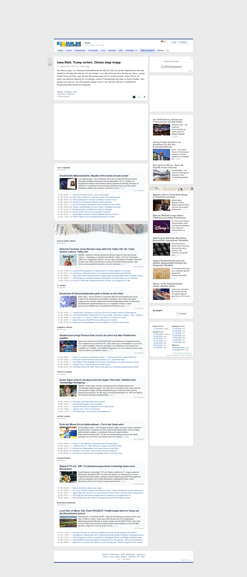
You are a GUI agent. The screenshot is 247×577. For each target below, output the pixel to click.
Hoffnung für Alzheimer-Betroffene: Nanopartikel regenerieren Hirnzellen (170, 239)
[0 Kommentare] (63, 96)
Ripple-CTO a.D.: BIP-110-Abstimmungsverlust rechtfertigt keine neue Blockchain (97, 467)
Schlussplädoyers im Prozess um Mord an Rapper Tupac (95, 199)
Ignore (183, 355)
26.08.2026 (158, 343)
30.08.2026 (158, 334)
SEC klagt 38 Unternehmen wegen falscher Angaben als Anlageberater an (102, 495)
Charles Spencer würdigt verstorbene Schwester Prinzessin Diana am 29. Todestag (105, 278)
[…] (120, 188)
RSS (142, 556)
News (60, 50)
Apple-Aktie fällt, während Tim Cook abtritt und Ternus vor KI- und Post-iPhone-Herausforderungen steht (113, 493)
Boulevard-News (66, 241)
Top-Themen (63, 168)
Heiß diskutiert (178, 349)
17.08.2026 (177, 342)
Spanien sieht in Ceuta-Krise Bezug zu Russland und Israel (170, 195)
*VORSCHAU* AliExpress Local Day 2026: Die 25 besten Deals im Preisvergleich (104, 312)
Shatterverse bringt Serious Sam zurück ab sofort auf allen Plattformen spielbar (97, 337)
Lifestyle (112, 50)
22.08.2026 (177, 331)
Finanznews (64, 458)
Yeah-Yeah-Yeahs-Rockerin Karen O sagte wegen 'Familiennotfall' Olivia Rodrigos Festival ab (109, 275)
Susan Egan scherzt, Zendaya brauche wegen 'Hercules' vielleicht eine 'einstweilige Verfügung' (97, 381)
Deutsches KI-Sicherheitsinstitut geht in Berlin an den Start (91, 293)
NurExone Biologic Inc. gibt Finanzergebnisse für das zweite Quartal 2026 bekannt (105, 532)
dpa (87, 66)
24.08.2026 (158, 347)
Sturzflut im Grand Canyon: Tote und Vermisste (91, 194)
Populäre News (179, 347)
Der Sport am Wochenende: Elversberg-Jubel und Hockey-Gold (97, 453)
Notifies (189, 355)
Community (93, 50)
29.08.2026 (158, 336)
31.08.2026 (158, 328)
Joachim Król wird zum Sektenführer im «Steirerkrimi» (93, 406)
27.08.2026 (158, 340)
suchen (183, 313)
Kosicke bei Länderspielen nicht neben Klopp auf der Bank (95, 448)
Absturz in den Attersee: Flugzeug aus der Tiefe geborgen (95, 443)
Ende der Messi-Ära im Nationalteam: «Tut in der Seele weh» (91, 424)
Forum (69, 50)
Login (174, 42)
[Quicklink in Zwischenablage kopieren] (50, 60)
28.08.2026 (158, 338)
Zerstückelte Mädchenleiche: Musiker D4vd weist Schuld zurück (94, 175)
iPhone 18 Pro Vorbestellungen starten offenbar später (168, 284)
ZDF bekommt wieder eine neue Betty (87, 404)
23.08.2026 (177, 328)
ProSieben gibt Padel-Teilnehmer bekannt (89, 401)
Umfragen (132, 50)
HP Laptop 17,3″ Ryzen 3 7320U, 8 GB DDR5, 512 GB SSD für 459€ (99, 317)
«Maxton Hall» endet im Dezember (86, 409)
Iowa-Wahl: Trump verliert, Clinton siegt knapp (89, 62)
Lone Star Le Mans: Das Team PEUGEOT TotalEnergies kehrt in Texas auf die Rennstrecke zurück (99, 512)
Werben (160, 50)
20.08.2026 (177, 335)
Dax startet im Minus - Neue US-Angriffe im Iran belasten (168, 166)
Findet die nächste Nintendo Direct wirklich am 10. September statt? (99, 359)
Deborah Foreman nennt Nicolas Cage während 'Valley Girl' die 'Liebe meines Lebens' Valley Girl (97, 250)
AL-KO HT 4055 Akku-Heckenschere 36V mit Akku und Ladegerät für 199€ (101, 280)
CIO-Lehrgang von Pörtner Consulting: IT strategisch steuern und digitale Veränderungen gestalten (111, 537)
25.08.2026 (158, 345)
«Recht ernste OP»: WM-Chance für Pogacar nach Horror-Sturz (97, 446)
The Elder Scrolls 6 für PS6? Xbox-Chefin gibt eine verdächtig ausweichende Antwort (106, 367)
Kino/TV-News (64, 372)
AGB (123, 554)
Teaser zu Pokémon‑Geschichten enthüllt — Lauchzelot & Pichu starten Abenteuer (105, 357)
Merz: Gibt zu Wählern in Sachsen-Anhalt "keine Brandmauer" (97, 197)
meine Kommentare (173, 355)
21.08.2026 (177, 333)
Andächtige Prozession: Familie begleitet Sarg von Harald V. (96, 214)
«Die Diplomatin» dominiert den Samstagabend (91, 411)
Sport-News (63, 416)
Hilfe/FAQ (132, 556)
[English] (165, 41)
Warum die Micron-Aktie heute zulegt (87, 488)
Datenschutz (115, 554)
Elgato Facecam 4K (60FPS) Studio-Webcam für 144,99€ (95, 320)
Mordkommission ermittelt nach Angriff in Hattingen (92, 209)
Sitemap (105, 554)
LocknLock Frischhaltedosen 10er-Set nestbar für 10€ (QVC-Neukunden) (101, 322)
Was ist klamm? (147, 50)
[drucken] (50, 64)
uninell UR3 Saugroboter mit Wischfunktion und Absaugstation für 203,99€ (102, 270)
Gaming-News (64, 327)
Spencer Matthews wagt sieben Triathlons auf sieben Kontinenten (169, 216)
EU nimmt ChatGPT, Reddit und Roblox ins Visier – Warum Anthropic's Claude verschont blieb (109, 490)
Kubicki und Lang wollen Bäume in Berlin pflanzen (92, 202)
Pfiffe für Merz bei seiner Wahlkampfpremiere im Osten (94, 216)
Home (105, 556)
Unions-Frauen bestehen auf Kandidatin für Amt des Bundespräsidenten (167, 144)
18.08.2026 (177, 339)
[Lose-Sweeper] (167, 51)
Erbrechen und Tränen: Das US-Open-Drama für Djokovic (95, 450)
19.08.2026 (177, 337)
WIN (120, 50)
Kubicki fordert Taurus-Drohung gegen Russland (91, 211)
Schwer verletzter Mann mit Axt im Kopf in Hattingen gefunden (97, 207)
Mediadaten (130, 554)
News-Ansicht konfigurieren (182, 353)
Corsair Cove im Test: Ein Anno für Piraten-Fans (91, 364)
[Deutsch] (162, 41)
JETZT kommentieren (173, 66)
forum (190, 71)
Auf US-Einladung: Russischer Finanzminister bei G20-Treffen (96, 204)
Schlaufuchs (80, 50)
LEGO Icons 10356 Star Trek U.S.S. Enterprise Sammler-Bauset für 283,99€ (102, 273)
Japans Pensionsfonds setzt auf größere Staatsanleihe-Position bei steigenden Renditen (170, 263)
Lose (103, 50)
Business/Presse (66, 503)
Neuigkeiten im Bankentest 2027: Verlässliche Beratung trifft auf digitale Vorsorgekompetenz (108, 535)
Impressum (140, 554)
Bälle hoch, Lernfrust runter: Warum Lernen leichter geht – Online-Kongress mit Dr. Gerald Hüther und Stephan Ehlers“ (118, 542)
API (138, 556)
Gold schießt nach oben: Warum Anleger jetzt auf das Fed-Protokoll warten (102, 497)
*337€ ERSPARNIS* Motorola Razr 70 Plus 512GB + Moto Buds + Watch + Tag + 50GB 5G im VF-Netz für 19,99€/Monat (119, 315)
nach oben (185, 560)
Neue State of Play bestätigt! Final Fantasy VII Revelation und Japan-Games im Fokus (106, 362)
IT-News (61, 285)
